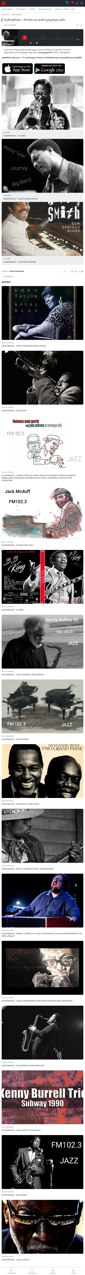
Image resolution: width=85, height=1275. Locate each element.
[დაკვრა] (24, 37)
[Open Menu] (81, 3)
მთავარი (5, 14)
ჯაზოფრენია (16, 14)
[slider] (37, 43)
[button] (8, 9)
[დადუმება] (30, 43)
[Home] (3, 3)
